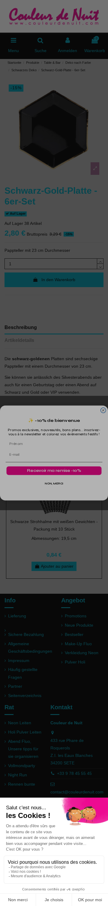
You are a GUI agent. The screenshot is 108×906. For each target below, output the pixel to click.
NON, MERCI (54, 483)
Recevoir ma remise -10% (54, 470)
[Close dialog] (103, 410)
